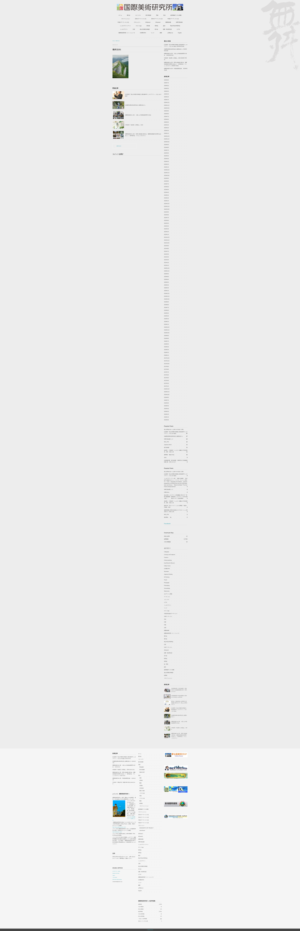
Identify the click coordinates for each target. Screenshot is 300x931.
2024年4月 (166, 158)
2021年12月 (166, 237)
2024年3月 (166, 161)
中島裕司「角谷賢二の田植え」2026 (134, 125)
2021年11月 (166, 240)
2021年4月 (166, 257)
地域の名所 (142, 772)
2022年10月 (166, 209)
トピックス (138, 15)
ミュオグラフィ (124, 29)
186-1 (165, 457)
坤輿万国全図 (179, 22)
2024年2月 (166, 164)
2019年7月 (166, 307)
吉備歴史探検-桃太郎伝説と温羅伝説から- (135, 105)
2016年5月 (166, 405)
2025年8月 (166, 113)
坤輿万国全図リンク (168, 439)
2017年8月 (166, 369)
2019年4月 (166, 316)
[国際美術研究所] (150, 5)
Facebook (167, 523)
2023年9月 (166, 178)
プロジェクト (137, 22)
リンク (152, 32)
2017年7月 (166, 372)
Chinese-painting (168, 560)
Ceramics (166, 557)
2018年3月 (166, 349)
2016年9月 (166, 397)
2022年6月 (166, 220)
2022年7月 (166, 217)
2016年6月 (166, 403)
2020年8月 (166, 276)
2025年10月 (166, 108)
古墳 (134, 29)
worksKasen (142, 830)
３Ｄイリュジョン (125, 18)
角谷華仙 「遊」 (168, 517)
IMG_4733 (166, 441)
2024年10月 (166, 141)
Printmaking (166, 585)
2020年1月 (166, 290)
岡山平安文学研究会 (175, 25)
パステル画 (142, 793)
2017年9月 (166, 366)
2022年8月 (166, 214)
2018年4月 (166, 346)
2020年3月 (166, 287)
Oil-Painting (166, 577)
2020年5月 (166, 282)
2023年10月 (166, 175)
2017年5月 (166, 377)
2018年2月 (166, 352)
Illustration (166, 571)
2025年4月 (166, 125)
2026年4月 (166, 91)
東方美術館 (148, 15)
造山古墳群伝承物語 (145, 29)
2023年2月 (166, 198)
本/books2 (157, 22)
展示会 (128, 15)
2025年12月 (166, 102)
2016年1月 (166, 417)
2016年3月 (166, 411)
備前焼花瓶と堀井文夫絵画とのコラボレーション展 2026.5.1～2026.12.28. (175, 510)
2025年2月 (166, 130)
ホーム (120, 15)
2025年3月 (166, 127)
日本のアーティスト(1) (140, 18)
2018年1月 (166, 355)
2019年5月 (166, 313)
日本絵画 (141, 788)
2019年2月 (166, 321)
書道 (140, 783)
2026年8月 (166, 80)
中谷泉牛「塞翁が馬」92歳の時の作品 (121, 782)
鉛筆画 (165, 675)
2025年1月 (166, 133)
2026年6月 (166, 85)
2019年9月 (166, 301)
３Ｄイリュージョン (144, 806)
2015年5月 (166, 419)
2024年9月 (166, 144)
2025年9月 (166, 110)
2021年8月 (166, 248)
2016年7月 (166, 400)
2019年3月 (166, 318)
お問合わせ (170, 32)
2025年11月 (166, 105)
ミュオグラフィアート (125, 25)
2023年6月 (166, 186)
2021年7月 (166, 251)
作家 (165, 622)
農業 (161, 32)
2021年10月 (166, 242)
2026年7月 (166, 82)
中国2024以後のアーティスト (170, 613)
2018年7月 (166, 341)
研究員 (148, 25)
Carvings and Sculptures (169, 554)
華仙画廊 (141, 767)
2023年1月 (166, 200)
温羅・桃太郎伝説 (167, 29)
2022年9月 (166, 212)
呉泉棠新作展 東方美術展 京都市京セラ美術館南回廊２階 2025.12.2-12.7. (175, 461)
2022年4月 (166, 226)
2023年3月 (166, 195)
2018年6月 (166, 344)
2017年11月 (166, 360)
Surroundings (167, 588)
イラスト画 (142, 798)
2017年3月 (166, 383)
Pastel (165, 579)
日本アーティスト (168, 647)
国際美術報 (168, 22)
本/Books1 (147, 22)
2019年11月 (166, 296)
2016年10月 (166, 394)
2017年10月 (166, 363)
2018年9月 (166, 335)
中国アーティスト (168, 616)
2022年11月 (166, 206)
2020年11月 (166, 271)
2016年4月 (166, 408)
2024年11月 (166, 139)
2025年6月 (166, 119)
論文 (164, 25)
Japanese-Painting (168, 574)
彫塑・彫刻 (142, 790)
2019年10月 (166, 299)
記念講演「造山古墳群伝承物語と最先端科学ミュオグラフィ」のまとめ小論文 (175, 45)
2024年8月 (166, 147)
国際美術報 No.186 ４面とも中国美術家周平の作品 (138, 115)
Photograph (166, 582)
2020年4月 (166, 285)
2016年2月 (166, 414)
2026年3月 (166, 94)
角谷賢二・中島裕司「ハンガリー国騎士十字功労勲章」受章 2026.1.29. (175, 451)
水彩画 (140, 780)
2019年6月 (166, 310)
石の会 (156, 29)
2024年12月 (166, 136)
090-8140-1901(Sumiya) (117, 879)
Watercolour (166, 591)
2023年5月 (166, 189)
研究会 (156, 25)
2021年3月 (166, 259)
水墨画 (140, 785)
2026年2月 (166, 96)
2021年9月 (166, 245)
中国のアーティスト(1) (173, 18)
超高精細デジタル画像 (175, 15)
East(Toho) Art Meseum (169, 563)
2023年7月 (166, 184)
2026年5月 (166, 88)
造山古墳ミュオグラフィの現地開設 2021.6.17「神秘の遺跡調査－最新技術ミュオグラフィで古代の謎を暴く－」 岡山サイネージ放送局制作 (175, 496)
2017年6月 (166, 375)
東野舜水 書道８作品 (169, 454)
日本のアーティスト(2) (156, 18)
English (180, 32)
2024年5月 (166, 155)
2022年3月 (166, 228)
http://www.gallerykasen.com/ (119, 827)
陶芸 (140, 800)
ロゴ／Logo (139, 25)
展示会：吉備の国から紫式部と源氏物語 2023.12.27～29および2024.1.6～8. (179, 703)
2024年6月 (166, 153)
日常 (165, 644)
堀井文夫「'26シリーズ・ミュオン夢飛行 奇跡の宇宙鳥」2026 (175, 506)
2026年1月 (166, 99)
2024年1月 (166, 167)
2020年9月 (166, 273)
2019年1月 (166, 324)
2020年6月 (166, 279)
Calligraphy (166, 551)
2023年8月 (166, 181)
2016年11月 (166, 391)
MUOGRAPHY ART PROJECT (146, 828)
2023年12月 (166, 169)
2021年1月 (166, 265)
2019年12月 (166, 293)
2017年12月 (166, 358)
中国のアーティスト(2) (123, 22)
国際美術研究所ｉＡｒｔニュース (127, 32)
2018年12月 (166, 327)
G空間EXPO (143, 32)
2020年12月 (166, 268)
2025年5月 (166, 122)
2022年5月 (166, 223)
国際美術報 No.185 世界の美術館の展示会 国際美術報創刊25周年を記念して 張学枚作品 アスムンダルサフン (175, 64)
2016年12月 (166, 389)
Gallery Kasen (167, 565)
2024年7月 (166, 150)
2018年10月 (166, 332)
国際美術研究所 (150, 929)
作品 (164, 15)
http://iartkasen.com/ (117, 832)
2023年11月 (166, 172)
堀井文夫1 (118, 40)
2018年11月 (166, 330)
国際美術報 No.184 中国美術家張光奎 (173, 68)
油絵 (140, 777)
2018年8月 (166, 338)
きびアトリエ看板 (168, 594)
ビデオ (178, 29)
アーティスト (167, 596)
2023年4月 (166, 192)
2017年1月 (166, 386)
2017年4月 (166, 380)
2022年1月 (166, 234)
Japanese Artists (168, 444)
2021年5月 (166, 254)
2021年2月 (166, 262)
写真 (157, 15)
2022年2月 (166, 231)
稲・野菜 (166, 664)
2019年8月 (166, 304)
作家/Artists (166, 492)
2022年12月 (166, 203)
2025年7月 (166, 116)
